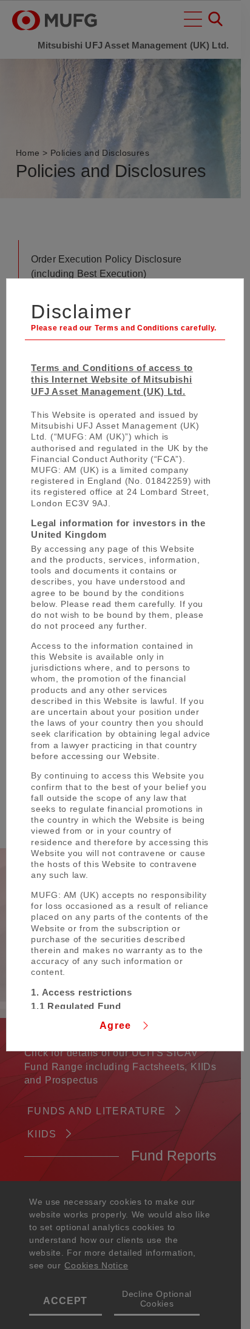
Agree (117, 1025)
